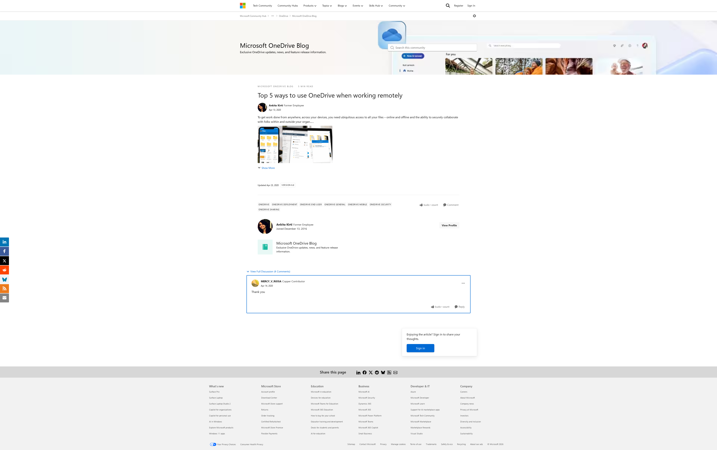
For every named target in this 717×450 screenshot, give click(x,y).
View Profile (449, 225)
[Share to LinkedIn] (358, 372)
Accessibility (465, 427)
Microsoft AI (364, 391)
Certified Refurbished (270, 421)
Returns (264, 409)
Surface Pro (214, 391)
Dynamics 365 (364, 403)
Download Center (269, 397)
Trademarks (431, 444)
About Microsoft (467, 397)
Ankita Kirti (276, 105)
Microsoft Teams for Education (324, 403)
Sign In (471, 5)
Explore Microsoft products (221, 427)
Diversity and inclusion (470, 421)
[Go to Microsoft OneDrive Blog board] (265, 247)
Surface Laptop (216, 397)
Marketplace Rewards (420, 427)
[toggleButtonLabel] (474, 15)
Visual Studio (417, 433)
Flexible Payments (269, 433)
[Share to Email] (395, 372)
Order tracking (267, 415)
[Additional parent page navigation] (272, 15)
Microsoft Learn (418, 403)
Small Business (365, 433)
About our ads (476, 444)
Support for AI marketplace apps (425, 409)
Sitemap (351, 444)
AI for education (318, 433)
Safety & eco (447, 444)
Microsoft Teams (365, 421)
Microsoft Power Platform (369, 415)
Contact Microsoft (367, 444)
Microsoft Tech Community (422, 415)
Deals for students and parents (325, 427)
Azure (413, 391)
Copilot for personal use (220, 415)
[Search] (448, 5)
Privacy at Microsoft (469, 409)
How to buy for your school (323, 415)
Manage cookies (398, 444)
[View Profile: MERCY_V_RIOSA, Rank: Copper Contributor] (255, 283)
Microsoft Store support (272, 403)
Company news (467, 403)
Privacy (383, 444)
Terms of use (415, 444)
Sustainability (466, 433)
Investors (464, 415)
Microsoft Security (366, 397)
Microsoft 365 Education (322, 409)
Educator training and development (327, 421)
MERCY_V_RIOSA (271, 281)
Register (458, 5)
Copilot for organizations (220, 409)
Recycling (461, 444)
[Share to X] (371, 372)
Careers (463, 391)
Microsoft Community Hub (253, 15)
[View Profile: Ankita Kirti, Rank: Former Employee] (262, 107)
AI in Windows (215, 421)
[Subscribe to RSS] (389, 372)
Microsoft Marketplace (421, 421)
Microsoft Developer (420, 397)
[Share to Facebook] (365, 372)
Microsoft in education (321, 391)
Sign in (420, 348)
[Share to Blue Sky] (383, 372)
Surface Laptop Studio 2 (220, 403)
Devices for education (320, 397)
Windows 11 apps (217, 433)
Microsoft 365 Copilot (368, 427)
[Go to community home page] (243, 5)
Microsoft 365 (364, 409)
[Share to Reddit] (377, 372)
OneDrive (283, 15)
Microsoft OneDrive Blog (304, 15)
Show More (268, 168)
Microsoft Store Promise (272, 427)
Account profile (268, 391)
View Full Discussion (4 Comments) (270, 271)
